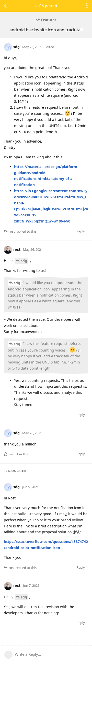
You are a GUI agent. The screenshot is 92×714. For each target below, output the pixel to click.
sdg (24, 260)
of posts (44, 5)
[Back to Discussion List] (5, 6)
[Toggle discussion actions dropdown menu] (87, 6)
